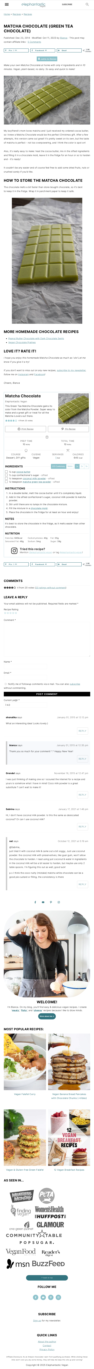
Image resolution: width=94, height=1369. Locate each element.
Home (7, 14)
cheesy (38, 1010)
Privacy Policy (47, 1349)
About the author (47, 1341)
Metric (70, 466)
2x (82, 466)
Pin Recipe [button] (70, 429)
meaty (15, 1010)
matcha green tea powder (37, 482)
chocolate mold (39, 508)
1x (77, 466)
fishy (24, 1010)
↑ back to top (47, 1278)
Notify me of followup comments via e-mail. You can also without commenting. (42, 686)
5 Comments (34, 42)
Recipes (17, 14)
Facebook (39, 374)
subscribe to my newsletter (71, 370)
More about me (46, 1016)
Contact (47, 1345)
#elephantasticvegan (71, 552)
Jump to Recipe (48, 59)
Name (8, 661)
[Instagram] (59, 902)
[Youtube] (43, 902)
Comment (10, 620)
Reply (83, 731)
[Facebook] (35, 902)
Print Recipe (27, 429)
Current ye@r (12, 700)
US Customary (58, 466)
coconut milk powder (34, 478)
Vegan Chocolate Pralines (22, 342)
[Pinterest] (51, 902)
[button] (6, 420)
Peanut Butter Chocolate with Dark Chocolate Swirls (36, 338)
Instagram (23, 374)
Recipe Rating (11, 609)
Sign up (37, 1320)
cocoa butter (23, 472)
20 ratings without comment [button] (51, 587)
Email (7, 673)
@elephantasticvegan (40, 552)
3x (86, 466)
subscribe (75, 684)
